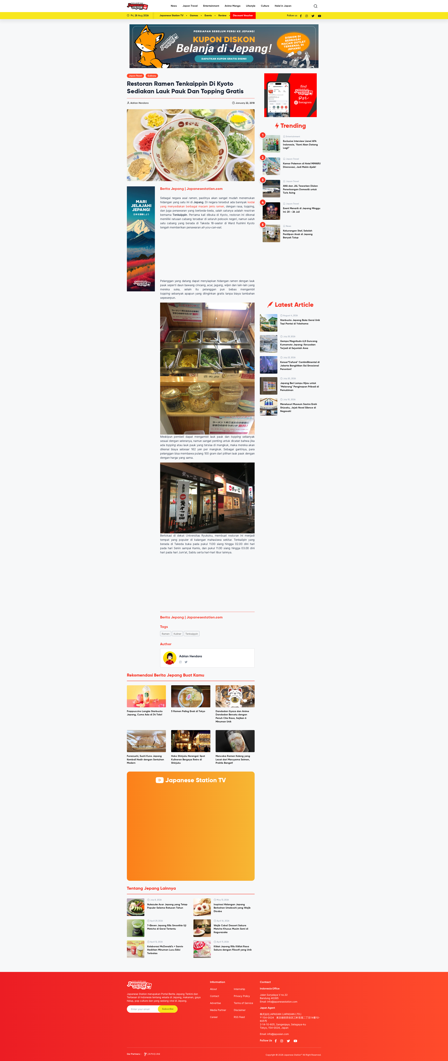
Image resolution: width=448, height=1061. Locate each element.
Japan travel (135, 76)
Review (222, 15)
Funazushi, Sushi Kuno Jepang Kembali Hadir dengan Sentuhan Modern (145, 759)
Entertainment (211, 6)
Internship (239, 989)
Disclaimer (240, 1010)
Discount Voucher (243, 15)
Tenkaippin (191, 633)
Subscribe (167, 1009)
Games (194, 15)
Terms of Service (243, 1003)
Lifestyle (250, 6)
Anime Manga (232, 6)
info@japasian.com (278, 1033)
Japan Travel (190, 6)
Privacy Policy (242, 996)
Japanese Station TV (171, 15)
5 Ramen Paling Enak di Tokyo (188, 711)
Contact (214, 996)
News (174, 6)
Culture (265, 6)
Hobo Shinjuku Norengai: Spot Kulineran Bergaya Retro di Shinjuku (188, 759)
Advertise (215, 1003)
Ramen (166, 633)
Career (214, 1017)
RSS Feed (239, 1017)
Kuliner (177, 633)
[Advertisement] (207, 583)
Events (208, 15)
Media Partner (218, 1010)
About (213, 989)
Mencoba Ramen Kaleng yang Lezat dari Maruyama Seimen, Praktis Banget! (233, 759)
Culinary (152, 76)
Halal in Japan (283, 6)
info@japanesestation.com (282, 1001)
